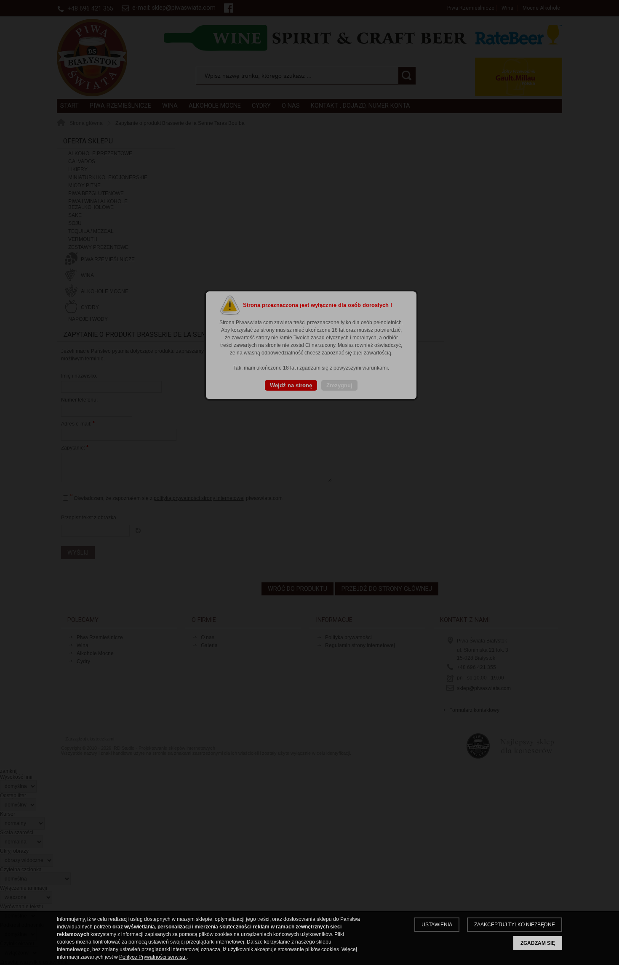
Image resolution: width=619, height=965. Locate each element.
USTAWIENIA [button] (437, 925)
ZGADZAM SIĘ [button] (537, 943)
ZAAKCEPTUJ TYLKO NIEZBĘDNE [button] (514, 925)
